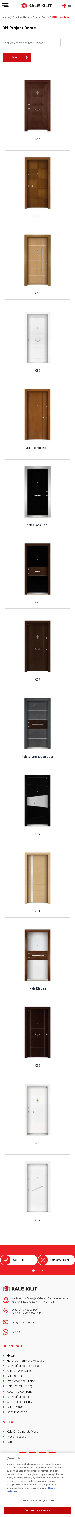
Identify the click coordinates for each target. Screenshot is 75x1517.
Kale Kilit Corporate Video (22, 1431)
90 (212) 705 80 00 (22, 1309)
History (11, 1355)
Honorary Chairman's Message (25, 1360)
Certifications (15, 1376)
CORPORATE (13, 1346)
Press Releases (16, 1436)
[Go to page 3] (39, 1270)
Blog (10, 1441)
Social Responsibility (19, 1402)
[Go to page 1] (33, 1270)
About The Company (19, 1391)
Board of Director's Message (24, 1365)
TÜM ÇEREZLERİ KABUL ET (37, 1510)
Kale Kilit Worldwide (19, 1371)
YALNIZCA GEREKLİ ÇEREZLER (37, 1500)
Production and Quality (21, 1381)
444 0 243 (17, 1313)
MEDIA (8, 1422)
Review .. (10, 75)
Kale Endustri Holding (19, 1386)
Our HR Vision (15, 1407)
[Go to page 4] (42, 1270)
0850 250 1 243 (32, 1313)
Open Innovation (17, 1412)
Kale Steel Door (59, 1260)
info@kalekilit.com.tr (23, 1322)
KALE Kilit (18, 1260)
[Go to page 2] (36, 1270)
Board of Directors (18, 1396)
